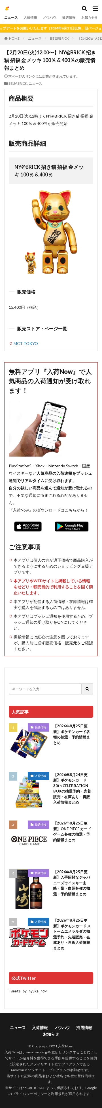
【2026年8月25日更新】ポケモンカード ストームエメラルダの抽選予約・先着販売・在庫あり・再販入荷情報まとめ (72, 934)
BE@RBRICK (59, 38)
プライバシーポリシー (30, 1094)
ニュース (11, 17)
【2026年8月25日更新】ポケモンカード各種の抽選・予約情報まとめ (71, 734)
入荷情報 (30, 17)
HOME (14, 38)
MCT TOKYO (26, 343)
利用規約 (58, 1094)
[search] (87, 688)
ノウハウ (49, 17)
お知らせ (88, 17)
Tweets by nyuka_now (27, 991)
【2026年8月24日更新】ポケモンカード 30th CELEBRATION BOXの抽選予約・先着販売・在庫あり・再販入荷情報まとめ (72, 788)
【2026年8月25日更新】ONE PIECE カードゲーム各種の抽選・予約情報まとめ (72, 831)
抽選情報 (69, 17)
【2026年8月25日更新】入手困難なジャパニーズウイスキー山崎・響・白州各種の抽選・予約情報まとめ (71, 883)
